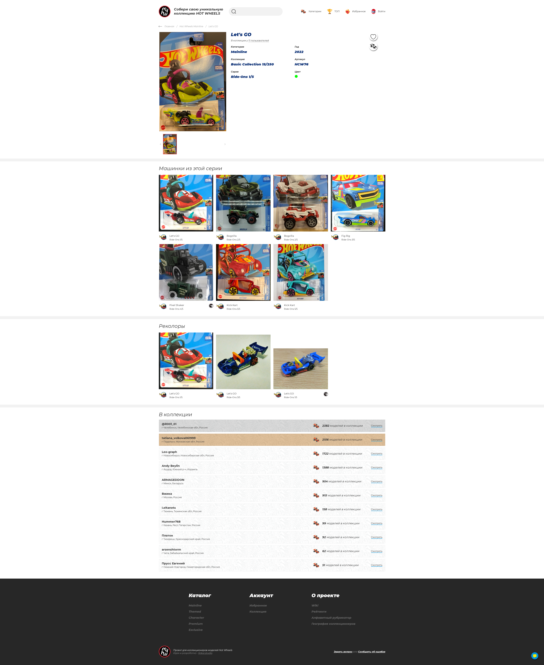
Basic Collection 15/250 (252, 64)
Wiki (315, 605)
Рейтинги (319, 611)
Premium (196, 623)
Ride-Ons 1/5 (242, 77)
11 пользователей (258, 40)
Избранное (258, 605)
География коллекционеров (333, 623)
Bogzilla (232, 235)
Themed (195, 611)
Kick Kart (232, 305)
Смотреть (376, 425)
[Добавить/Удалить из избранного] (373, 36)
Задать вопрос (343, 651)
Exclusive (196, 630)
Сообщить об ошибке (371, 651)
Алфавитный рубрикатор (331, 617)
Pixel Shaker (176, 305)
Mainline (195, 605)
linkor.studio (205, 653)
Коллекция (257, 611)
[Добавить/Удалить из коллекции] (373, 46)
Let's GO (174, 235)
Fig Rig (345, 235)
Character (196, 617)
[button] (160, 144)
